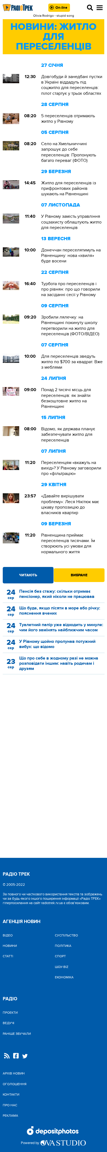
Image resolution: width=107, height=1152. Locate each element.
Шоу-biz (61, 967)
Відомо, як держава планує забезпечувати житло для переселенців (68, 434)
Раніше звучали (17, 1034)
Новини (10, 946)
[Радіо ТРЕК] (18, 7)
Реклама (10, 1115)
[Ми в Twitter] (25, 1056)
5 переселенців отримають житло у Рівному (68, 118)
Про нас (10, 1105)
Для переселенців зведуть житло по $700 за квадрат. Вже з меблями (72, 362)
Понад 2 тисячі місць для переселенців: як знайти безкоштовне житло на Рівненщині (66, 398)
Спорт (60, 956)
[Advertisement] (54, 726)
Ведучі (8, 1023)
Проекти (10, 1013)
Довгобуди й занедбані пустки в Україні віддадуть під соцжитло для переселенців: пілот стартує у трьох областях (71, 85)
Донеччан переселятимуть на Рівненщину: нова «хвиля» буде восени (71, 255)
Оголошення (14, 1084)
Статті (8, 956)
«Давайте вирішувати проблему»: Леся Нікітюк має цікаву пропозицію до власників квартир (70, 504)
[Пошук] (90, 8)
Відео (8, 935)
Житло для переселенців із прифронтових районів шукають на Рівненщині (68, 188)
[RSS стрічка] (7, 1056)
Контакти (11, 1094)
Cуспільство (66, 935)
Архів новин (14, 1073)
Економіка (64, 977)
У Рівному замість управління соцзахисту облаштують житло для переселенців (71, 222)
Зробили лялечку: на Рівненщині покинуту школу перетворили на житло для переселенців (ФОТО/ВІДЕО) (70, 325)
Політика (63, 946)
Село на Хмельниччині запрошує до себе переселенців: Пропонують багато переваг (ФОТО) (68, 152)
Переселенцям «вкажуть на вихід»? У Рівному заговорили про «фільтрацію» (71, 468)
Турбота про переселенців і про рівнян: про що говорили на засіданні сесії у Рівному (70, 289)
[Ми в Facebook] (16, 1056)
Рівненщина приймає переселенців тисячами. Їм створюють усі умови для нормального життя (68, 543)
